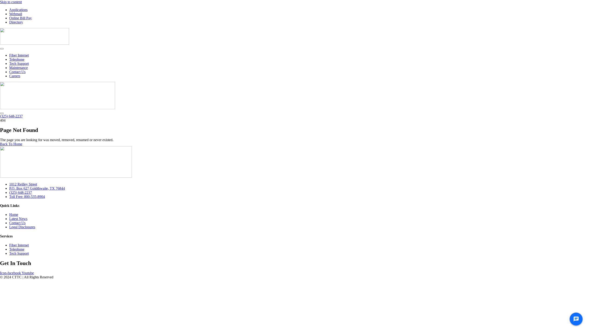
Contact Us (17, 72)
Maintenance (18, 68)
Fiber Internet (19, 55)
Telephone (16, 59)
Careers (14, 76)
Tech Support (19, 64)
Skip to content (11, 2)
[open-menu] (2, 48)
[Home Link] (57, 108)
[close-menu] (2, 113)
